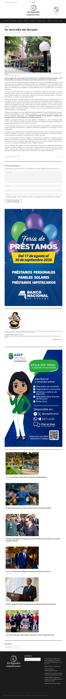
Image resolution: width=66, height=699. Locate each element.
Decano (34, 32)
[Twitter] (32, 2)
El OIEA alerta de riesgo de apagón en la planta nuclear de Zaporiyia (31, 604)
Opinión (49, 20)
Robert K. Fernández (9, 32)
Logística (46, 695)
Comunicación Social (26, 32)
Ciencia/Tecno (41, 20)
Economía (13, 20)
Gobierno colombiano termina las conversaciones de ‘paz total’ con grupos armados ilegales (33, 540)
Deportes (33, 20)
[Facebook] (30, 2)
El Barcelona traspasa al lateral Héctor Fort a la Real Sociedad (28, 508)
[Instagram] (35, 2)
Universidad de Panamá (10, 33)
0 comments (59, 156)
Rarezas (42, 695)
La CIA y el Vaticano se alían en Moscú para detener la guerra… (28, 571)
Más (60, 20)
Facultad (45, 32)
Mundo (26, 20)
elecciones (39, 32)
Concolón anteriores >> (57, 339)
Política (6, 20)
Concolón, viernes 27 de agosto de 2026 (14, 334)
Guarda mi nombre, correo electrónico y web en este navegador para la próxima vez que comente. (33, 197)
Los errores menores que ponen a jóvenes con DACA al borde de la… (30, 635)
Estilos (55, 20)
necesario (50, 32)
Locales (20, 20)
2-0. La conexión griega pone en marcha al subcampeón (26, 477)
